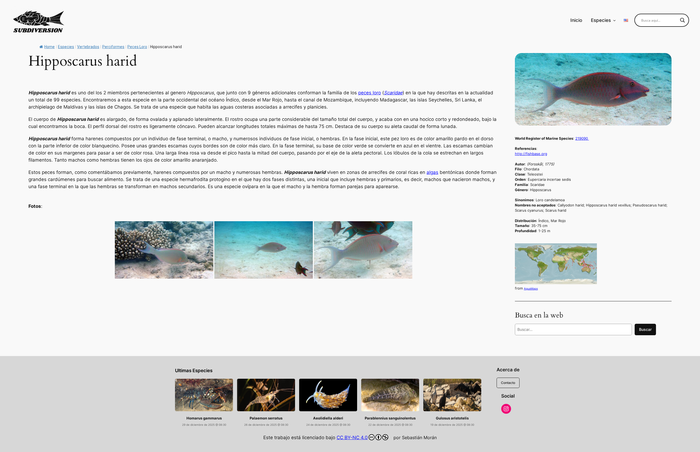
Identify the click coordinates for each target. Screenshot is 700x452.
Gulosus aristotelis (452, 418)
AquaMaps (531, 288)
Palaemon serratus (266, 418)
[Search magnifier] (682, 20)
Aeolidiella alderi (328, 418)
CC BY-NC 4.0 (352, 437)
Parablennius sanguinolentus (390, 418)
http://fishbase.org (531, 153)
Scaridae (393, 92)
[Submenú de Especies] (614, 20)
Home (49, 47)
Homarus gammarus (204, 418)
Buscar (645, 329)
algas (432, 172)
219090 (582, 138)
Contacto (508, 383)
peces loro (369, 92)
